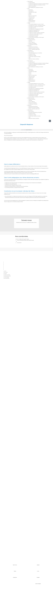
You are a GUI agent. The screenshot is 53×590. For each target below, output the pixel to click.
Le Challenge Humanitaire (33, 44)
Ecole (28, 8)
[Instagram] (30, 226)
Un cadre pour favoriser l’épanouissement (35, 33)
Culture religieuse (32, 42)
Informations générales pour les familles (35, 112)
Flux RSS (5, 264)
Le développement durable (33, 36)
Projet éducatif (30, 1)
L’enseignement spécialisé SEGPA (34, 30)
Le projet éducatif (31, 2)
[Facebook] (23, 226)
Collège (29, 82)
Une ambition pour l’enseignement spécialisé (36, 88)
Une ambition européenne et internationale (36, 26)
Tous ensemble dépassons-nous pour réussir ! (36, 24)
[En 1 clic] (50, 121)
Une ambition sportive (32, 27)
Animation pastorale (31, 38)
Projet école (31, 9)
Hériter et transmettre (32, 6)
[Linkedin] (26, 226)
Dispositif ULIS (31, 19)
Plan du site (6, 263)
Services (30, 14)
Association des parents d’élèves (34, 48)
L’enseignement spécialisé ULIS (34, 31)
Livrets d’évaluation (32, 21)
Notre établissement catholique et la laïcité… (36, 7)
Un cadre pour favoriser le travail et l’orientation (36, 32)
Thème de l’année (32, 76)
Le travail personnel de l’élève (33, 94)
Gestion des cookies (7, 265)
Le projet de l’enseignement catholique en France (37, 64)
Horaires (30, 13)
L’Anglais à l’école (31, 18)
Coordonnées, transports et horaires (34, 56)
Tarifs (29, 57)
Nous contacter (31, 51)
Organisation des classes (33, 12)
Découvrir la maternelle (33, 15)
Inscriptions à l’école (32, 54)
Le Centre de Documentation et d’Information (36, 37)
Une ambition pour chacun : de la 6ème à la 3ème (37, 25)
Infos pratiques (30, 50)
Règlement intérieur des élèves (34, 118)
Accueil (22, 129)
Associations (29, 45)
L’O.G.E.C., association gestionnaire (34, 49)
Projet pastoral (31, 70)
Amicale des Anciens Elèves (33, 106)
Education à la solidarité (32, 43)
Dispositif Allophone (32, 20)
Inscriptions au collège (32, 55)
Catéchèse (30, 100)
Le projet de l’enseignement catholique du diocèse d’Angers (39, 3)
